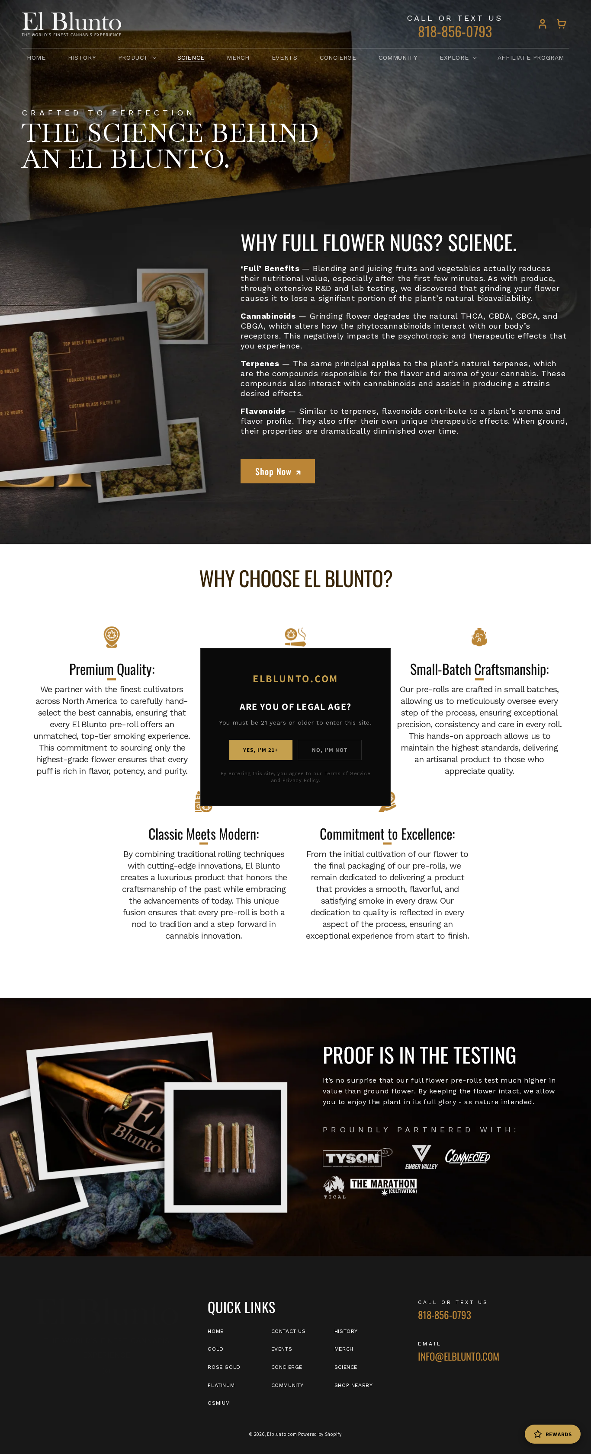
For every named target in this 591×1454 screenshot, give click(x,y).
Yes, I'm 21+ (260, 750)
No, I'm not (329, 750)
